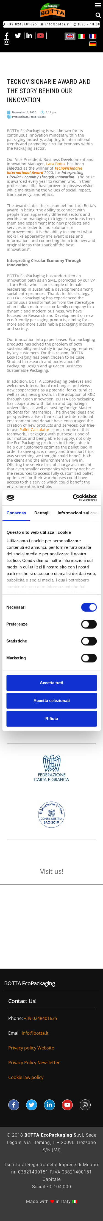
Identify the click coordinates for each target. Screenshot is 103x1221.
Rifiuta (51, 718)
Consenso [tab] (16, 513)
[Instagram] (85, 1104)
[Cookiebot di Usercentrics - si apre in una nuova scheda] (73, 497)
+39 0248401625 (40, 1018)
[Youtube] (67, 1104)
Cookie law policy (25, 1077)
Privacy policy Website (31, 1048)
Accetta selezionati (52, 700)
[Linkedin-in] (49, 1104)
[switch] (89, 624)
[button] (98, 15)
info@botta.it (35, 1033)
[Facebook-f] (13, 1104)
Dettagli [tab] (41, 513)
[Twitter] (31, 1104)
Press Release (20, 116)
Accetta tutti (51, 682)
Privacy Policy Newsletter (34, 1063)
